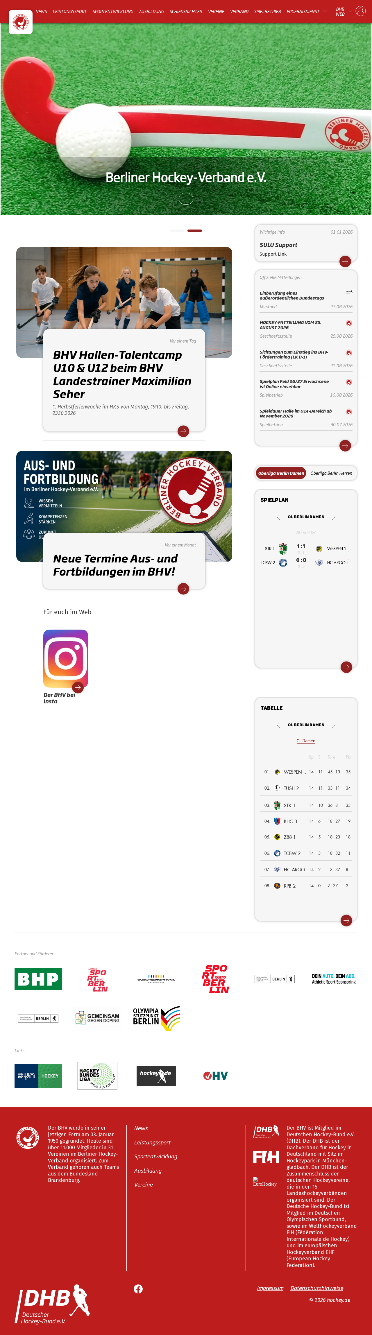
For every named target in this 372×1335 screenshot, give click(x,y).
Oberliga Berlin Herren (331, 473)
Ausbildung (151, 11)
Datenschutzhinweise (316, 1287)
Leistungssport (70, 11)
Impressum (270, 1287)
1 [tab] (173, 232)
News (41, 11)
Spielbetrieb (267, 11)
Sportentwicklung (112, 11)
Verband (239, 11)
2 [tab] (190, 232)
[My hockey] (360, 11)
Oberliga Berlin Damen (281, 473)
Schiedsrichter (185, 11)
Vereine (216, 11)
